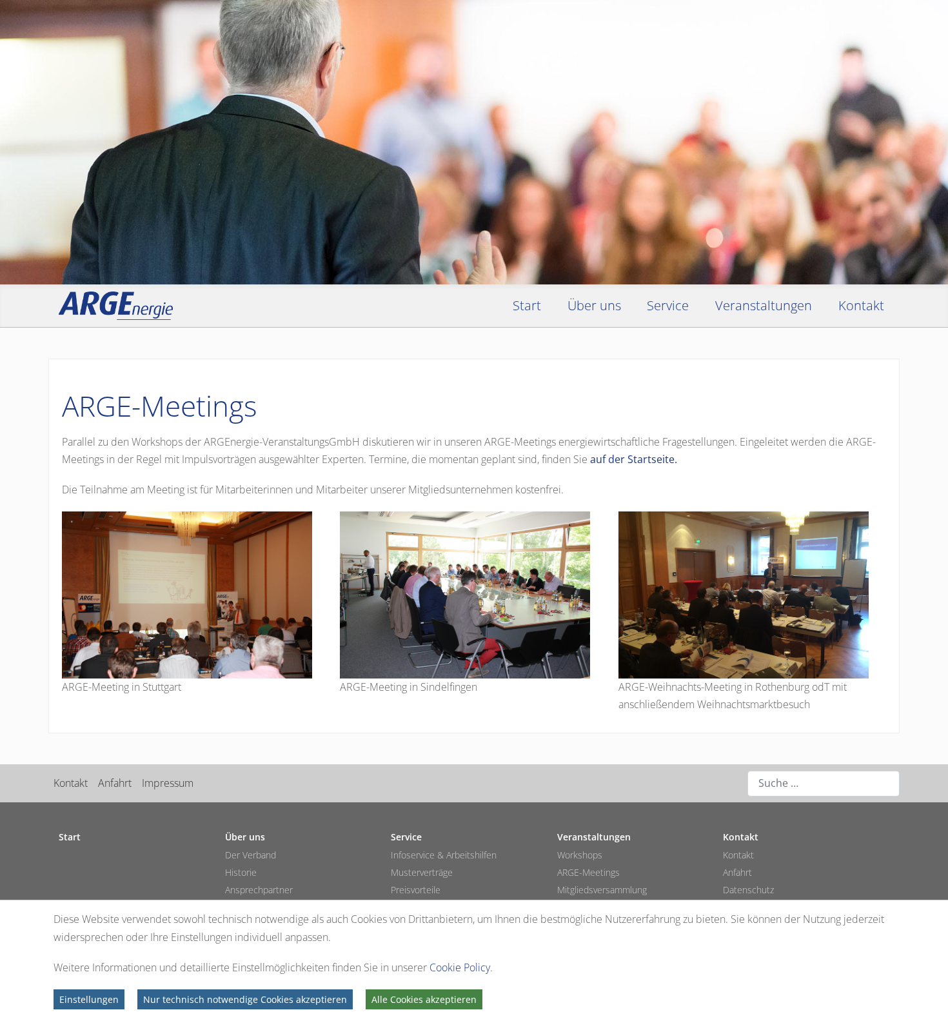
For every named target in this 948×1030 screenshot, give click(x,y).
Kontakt (71, 783)
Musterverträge (422, 872)
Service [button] (668, 305)
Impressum (167, 783)
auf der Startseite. (633, 459)
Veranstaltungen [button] (763, 305)
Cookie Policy (460, 967)
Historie (241, 872)
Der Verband (250, 855)
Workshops (579, 855)
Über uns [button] (594, 305)
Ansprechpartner (259, 890)
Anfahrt (115, 783)
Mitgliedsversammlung (602, 890)
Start (527, 305)
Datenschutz (748, 890)
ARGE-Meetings (588, 872)
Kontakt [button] (861, 305)
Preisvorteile (415, 890)
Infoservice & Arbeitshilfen (444, 855)
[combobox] (823, 784)
